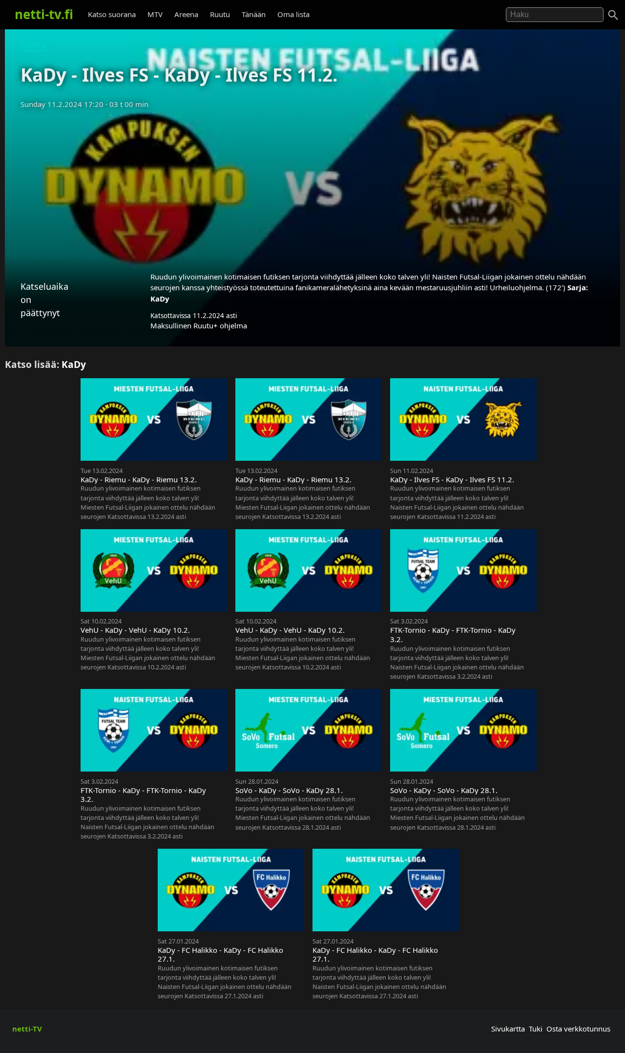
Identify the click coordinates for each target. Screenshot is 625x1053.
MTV (155, 14)
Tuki (535, 1028)
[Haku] (613, 15)
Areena (186, 14)
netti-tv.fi (44, 14)
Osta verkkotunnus (578, 1028)
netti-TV (27, 1028)
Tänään (254, 14)
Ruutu (220, 14)
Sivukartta (508, 1028)
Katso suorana (112, 14)
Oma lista (293, 14)
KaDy (159, 298)
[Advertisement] (312, 187)
